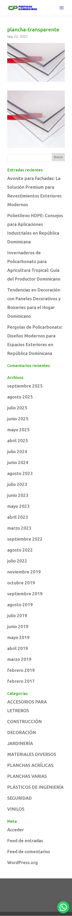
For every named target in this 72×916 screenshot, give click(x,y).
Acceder (15, 829)
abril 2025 (17, 440)
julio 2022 (17, 560)
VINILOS (15, 808)
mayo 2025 (18, 429)
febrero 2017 (21, 681)
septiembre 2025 (25, 385)
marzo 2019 (19, 659)
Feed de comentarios (28, 851)
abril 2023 (17, 517)
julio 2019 (17, 615)
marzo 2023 (19, 528)
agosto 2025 (20, 396)
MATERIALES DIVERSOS (31, 754)
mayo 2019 (18, 637)
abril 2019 (17, 648)
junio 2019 (17, 626)
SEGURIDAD (19, 798)
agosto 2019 (20, 604)
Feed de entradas (25, 840)
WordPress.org (22, 862)
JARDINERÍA (20, 743)
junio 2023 (17, 495)
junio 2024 (17, 462)
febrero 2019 (21, 670)
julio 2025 (17, 407)
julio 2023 (17, 484)
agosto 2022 (20, 549)
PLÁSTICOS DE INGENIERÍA (35, 787)
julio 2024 (17, 451)
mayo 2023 (18, 506)
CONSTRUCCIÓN (24, 721)
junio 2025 (17, 418)
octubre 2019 (21, 582)
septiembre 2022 (25, 538)
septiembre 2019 (25, 593)
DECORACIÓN (21, 732)
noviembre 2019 (24, 571)
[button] (63, 907)
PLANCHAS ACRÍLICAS (30, 765)
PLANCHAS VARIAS (27, 776)
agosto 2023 (20, 473)
